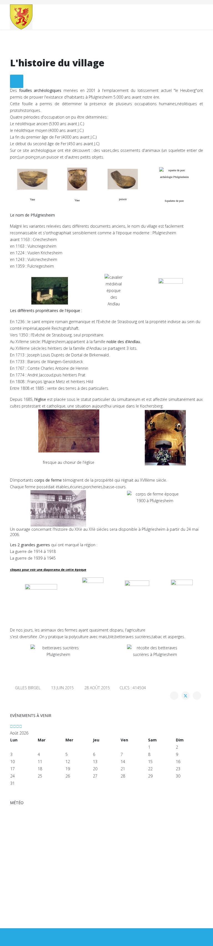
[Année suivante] (17, 726)
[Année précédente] (11, 726)
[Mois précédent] (14, 726)
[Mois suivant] (20, 726)
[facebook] (106, 937)
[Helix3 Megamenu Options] (201, 16)
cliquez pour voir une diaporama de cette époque (48, 570)
